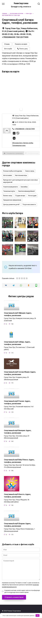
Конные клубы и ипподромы (12, 171)
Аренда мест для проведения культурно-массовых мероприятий (20, 181)
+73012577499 (30, 129)
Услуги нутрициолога (10, 187)
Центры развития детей (11, 204)
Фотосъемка (7, 175)
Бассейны (24, 187)
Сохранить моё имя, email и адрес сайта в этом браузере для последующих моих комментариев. (22, 591)
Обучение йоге (17, 143)
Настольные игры (21, 175)
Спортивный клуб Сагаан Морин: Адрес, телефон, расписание (20, 373)
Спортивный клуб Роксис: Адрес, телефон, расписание (17, 402)
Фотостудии (32, 195)
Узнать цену (23, 49)
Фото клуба (8, 49)
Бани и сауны (29, 171)
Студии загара (20, 195)
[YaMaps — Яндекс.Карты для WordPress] (21, 109)
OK (37, 615)
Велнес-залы (7, 195)
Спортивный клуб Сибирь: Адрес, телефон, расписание (17, 343)
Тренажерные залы (18, 145)
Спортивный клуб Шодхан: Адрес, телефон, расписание (17, 525)
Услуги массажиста (29, 204)
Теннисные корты (9, 191)
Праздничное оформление (12, 200)
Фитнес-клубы (28, 143)
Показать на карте (21, 44)
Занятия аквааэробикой (26, 191)
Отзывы (7, 44)
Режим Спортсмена (21, 3)
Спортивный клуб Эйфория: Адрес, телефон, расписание (18, 314)
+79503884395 (19, 129)
